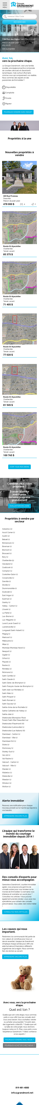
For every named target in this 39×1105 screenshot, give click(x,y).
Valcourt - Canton (10, 762)
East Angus (8, 595)
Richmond (7, 672)
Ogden (6, 655)
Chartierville (8, 560)
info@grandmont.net (22, 1092)
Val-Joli (6, 755)
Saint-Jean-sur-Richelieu (13, 690)
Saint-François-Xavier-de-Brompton (17, 686)
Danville (6, 581)
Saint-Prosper (8, 697)
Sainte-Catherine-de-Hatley (14, 711)
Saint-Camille (8, 676)
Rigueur (8, 104)
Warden (6, 769)
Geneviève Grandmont (14, 850)
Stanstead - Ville (10, 738)
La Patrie (6, 613)
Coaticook (7, 567)
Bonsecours (8, 543)
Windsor (6, 783)
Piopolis (6, 662)
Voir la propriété (8, 49)
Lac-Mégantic (9, 620)
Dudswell (7, 592)
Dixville (6, 585)
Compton (7, 571)
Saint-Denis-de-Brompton (13, 683)
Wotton (6, 787)
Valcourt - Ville (9, 766)
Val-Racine (7, 759)
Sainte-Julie (8, 714)
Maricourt (7, 637)
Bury (5, 557)
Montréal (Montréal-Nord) (13, 648)
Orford (6, 658)
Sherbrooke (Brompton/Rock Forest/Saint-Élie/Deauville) (15, 719)
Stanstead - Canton (11, 734)
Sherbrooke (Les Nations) (13, 731)
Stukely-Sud (8, 752)
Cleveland (7, 564)
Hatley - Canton (9, 606)
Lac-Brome (8, 616)
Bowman (7, 546)
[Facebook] (15, 1098)
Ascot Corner (8, 532)
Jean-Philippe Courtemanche (24, 852)
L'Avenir (6, 609)
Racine (6, 665)
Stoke (5, 745)
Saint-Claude (8, 679)
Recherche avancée (19, 28)
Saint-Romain (8, 700)
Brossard (7, 553)
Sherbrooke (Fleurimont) (13, 724)
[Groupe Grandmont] (22, 5)
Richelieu (7, 669)
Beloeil (6, 539)
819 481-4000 (22, 1087)
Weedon (6, 780)
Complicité (9, 93)
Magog (6, 634)
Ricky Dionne (34, 850)
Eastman (7, 599)
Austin (6, 536)
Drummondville (9, 588)
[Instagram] (19, 1098)
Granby (6, 602)
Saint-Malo (7, 693)
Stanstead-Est (9, 741)
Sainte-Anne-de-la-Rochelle (14, 707)
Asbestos (7, 529)
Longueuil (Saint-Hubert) (13, 630)
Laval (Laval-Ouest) (11, 623)
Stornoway (7, 748)
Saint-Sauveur (9, 704)
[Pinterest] (24, 1098)
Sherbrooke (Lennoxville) (13, 727)
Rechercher (19, 22)
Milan (5, 644)
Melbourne (7, 641)
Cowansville (8, 578)
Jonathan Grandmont (5, 852)
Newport (6, 651)
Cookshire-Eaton (10, 574)
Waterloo (7, 773)
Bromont (7, 550)
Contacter (6, 865)
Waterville (7, 776)
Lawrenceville (8, 627)
